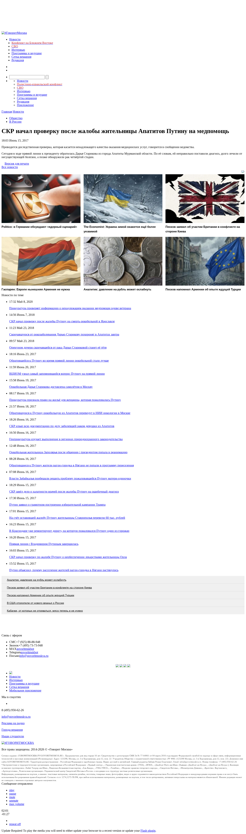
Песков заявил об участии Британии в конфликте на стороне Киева (49, 587)
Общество (15, 118)
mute (12, 797)
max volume (16, 804)
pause (12, 793)
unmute (13, 800)
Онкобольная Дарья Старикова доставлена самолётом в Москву (51, 386)
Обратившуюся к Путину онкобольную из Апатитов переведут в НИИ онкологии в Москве (69, 413)
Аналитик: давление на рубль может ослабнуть (36, 579)
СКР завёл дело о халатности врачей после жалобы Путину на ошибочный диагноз (64, 491)
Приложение (25, 105)
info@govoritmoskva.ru (33, 655)
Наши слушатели (13, 736)
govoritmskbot (25, 648)
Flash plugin (147, 830)
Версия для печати (17, 163)
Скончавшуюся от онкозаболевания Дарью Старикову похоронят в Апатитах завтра (64, 334)
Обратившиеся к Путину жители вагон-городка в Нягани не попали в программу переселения (71, 465)
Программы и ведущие (27, 53)
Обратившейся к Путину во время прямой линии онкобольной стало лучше (59, 360)
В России (15, 121)
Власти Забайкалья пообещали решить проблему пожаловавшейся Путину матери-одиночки (70, 478)
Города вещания (12, 729)
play (11, 790)
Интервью (18, 49)
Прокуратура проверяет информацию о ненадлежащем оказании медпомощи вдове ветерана (70, 308)
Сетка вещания (21, 56)
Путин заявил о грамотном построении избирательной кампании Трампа (57, 504)
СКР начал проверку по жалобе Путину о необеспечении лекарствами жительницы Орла (68, 557)
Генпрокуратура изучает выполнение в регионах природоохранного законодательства (66, 439)
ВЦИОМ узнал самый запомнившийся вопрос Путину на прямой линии (57, 373)
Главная (7, 111)
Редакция (18, 60)
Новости (15, 39)
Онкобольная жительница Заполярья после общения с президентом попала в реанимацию (68, 452)
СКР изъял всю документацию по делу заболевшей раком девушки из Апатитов (61, 426)
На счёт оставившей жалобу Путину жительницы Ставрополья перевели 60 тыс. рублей (67, 517)
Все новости (10, 167)
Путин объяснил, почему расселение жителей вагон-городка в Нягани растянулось (63, 570)
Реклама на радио (13, 723)
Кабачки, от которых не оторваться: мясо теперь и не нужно (45, 610)
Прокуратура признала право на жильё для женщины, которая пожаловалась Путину (65, 399)
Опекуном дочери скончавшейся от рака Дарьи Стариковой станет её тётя (57, 347)
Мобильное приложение (25, 690)
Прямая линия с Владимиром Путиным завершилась (43, 544)
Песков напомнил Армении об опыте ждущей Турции (40, 595)
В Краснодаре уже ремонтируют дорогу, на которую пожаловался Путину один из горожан (69, 530)
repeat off (15, 824)
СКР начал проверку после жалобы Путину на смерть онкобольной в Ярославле (62, 321)
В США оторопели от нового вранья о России (35, 602)
